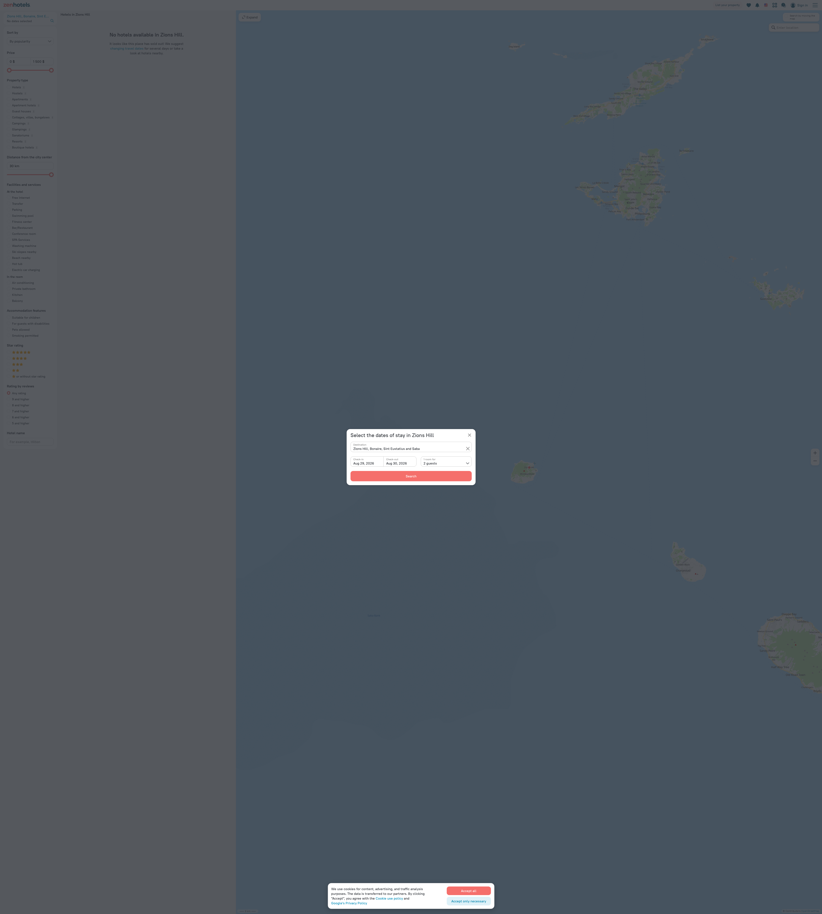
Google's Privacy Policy (349, 903)
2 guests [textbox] (430, 463)
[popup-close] (469, 435)
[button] (468, 449)
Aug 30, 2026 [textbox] (396, 463)
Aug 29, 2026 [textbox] (363, 463)
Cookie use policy (389, 898)
